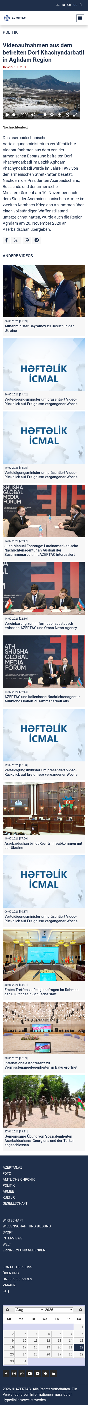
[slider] (15, 114)
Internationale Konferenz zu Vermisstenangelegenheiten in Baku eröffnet (41, 1065)
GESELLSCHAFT (15, 1203)
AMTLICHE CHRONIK (19, 1179)
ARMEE (8, 1191)
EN (69, 4)
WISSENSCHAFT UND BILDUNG (27, 1226)
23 (12, 1354)
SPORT (8, 1232)
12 (48, 1340)
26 (48, 1354)
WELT (7, 1244)
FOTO (7, 1174)
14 (70, 1340)
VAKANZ (9, 1285)
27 (59, 1354)
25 (35, 1354)
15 (81, 1340)
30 (12, 1361)
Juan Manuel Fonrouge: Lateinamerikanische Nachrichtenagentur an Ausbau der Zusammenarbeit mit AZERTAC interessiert (41, 550)
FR (80, 4)
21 (70, 1347)
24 (24, 1354)
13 (59, 1340)
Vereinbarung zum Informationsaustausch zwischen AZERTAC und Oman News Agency (41, 625)
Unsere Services (17, 1279)
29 (81, 1354)
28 (70, 1354)
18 (35, 1347)
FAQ (6, 1291)
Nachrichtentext (15, 127)
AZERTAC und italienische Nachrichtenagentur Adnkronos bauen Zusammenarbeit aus (42, 699)
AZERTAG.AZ (12, 1167)
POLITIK (10, 32)
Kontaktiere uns (17, 1267)
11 (35, 1340)
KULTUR (9, 1198)
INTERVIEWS (12, 1238)
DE (75, 4)
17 (24, 1347)
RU (63, 4)
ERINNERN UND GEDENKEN (24, 1250)
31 (24, 1361)
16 (12, 1347)
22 (81, 1347)
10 (24, 1340)
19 (48, 1347)
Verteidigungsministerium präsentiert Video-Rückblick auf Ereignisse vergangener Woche (41, 401)
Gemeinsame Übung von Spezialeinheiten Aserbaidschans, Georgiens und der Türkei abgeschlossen (39, 1140)
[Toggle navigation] (79, 18)
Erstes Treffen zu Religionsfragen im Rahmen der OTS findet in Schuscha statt (42, 992)
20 (59, 1347)
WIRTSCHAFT (13, 1220)
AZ (58, 4)
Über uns (11, 1273)
